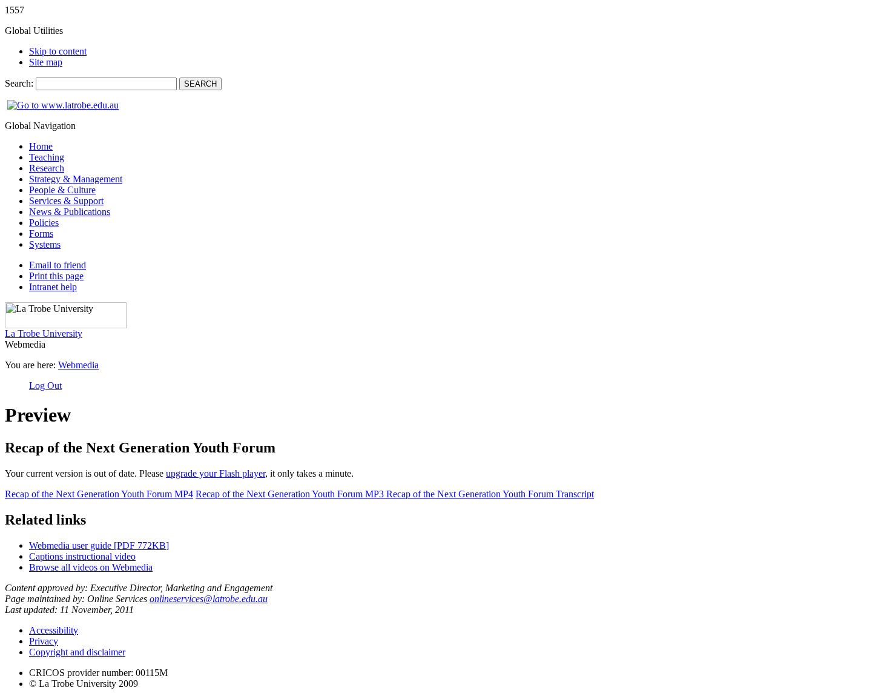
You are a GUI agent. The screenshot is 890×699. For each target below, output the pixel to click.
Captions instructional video (82, 556)
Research (46, 168)
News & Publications (69, 212)
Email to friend (57, 265)
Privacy (43, 641)
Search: (20, 83)
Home (41, 146)
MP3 (291, 494)
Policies (44, 222)
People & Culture (62, 190)
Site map (45, 62)
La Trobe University (43, 333)
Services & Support (66, 201)
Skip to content (58, 51)
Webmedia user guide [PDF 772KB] (99, 545)
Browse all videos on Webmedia (91, 567)
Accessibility (53, 630)
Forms (41, 233)
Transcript (490, 494)
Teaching (46, 157)
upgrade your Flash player (215, 473)
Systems (45, 244)
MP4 (99, 494)
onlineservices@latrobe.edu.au (209, 599)
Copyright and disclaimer (77, 652)
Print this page (56, 276)
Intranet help (53, 287)
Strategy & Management (75, 179)
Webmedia (78, 365)
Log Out (45, 385)
